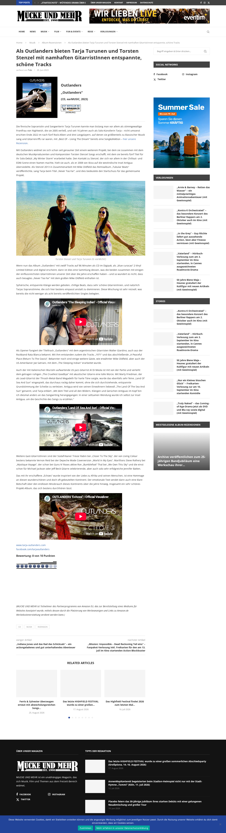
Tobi (30, 70)
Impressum (131, 2)
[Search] (208, 32)
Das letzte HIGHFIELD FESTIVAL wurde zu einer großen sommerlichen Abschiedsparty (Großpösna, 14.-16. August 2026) (157, 763)
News (33, 31)
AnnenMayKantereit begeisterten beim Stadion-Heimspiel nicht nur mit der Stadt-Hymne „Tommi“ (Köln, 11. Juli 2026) (155, 783)
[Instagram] (204, 2)
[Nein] (220, 825)
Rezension (42, 627)
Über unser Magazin (101, 2)
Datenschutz (146, 2)
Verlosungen (107, 31)
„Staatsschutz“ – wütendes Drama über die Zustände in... (72, 2)
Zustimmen (85, 828)
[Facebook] (201, 2)
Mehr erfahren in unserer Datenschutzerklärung (122, 828)
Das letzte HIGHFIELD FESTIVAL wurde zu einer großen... (81, 703)
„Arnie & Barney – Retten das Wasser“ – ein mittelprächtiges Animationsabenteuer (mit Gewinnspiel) (193, 194)
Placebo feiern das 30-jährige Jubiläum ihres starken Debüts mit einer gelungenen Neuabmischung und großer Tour (155, 803)
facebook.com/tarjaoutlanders (32, 549)
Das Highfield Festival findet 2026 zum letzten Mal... (125, 703)
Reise (90, 31)
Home (22, 31)
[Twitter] (209, 2)
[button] (35, 2)
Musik (44, 31)
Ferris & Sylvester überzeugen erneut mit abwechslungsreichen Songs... (36, 705)
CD (19, 627)
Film (56, 31)
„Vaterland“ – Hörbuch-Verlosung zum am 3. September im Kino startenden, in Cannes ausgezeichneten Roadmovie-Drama (190, 261)
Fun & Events (73, 31)
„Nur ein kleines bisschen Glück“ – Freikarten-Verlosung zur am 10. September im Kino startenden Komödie (191, 387)
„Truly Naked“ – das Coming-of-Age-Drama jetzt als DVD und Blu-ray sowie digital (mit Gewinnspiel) (193, 408)
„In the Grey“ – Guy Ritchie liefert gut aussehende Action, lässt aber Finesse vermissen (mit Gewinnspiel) (193, 238)
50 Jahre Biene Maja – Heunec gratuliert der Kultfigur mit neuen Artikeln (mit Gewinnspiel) (193, 284)
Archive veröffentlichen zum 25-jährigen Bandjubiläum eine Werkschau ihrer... (181, 461)
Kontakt (118, 2)
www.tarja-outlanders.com (31, 545)
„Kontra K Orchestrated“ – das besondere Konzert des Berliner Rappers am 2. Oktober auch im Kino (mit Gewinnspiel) (192, 217)
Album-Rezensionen (52, 42)
